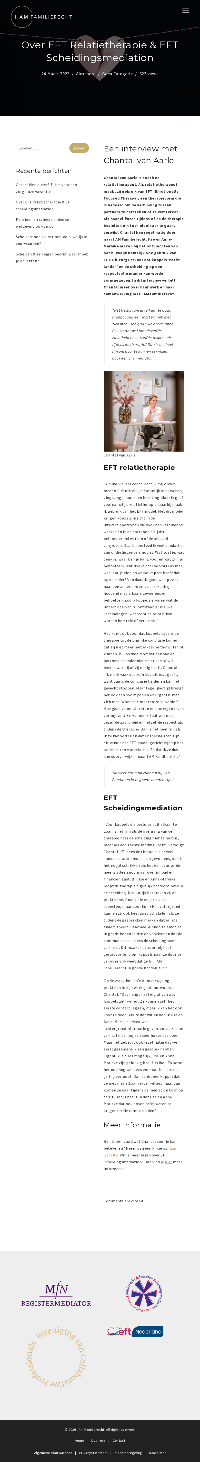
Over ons (98, 1440)
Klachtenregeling (128, 1453)
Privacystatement (93, 1453)
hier (168, 1161)
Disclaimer (157, 1453)
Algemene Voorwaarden (53, 1453)
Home (79, 1440)
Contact (119, 1440)
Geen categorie (117, 73)
